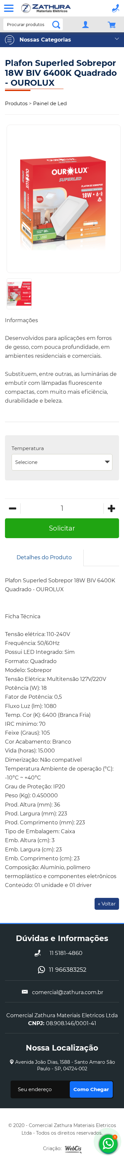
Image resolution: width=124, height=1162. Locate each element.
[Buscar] (54, 24)
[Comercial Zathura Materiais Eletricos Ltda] (46, 8)
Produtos (16, 103)
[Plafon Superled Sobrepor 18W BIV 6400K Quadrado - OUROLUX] (63, 198)
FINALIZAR (114, 24)
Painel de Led (50, 103)
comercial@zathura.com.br (67, 992)
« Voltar (107, 904)
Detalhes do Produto (44, 557)
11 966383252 (67, 969)
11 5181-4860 (66, 953)
